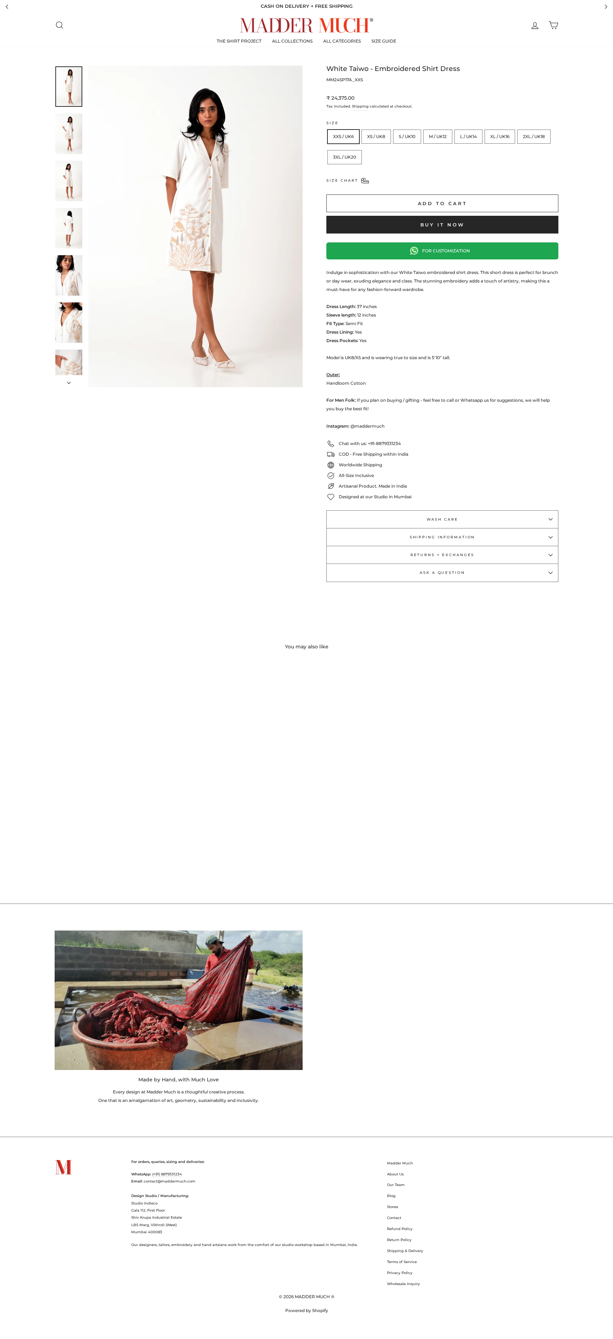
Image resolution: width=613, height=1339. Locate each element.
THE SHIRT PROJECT (239, 41)
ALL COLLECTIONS (292, 41)
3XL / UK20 (344, 157)
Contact (394, 1217)
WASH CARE (442, 519)
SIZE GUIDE (383, 41)
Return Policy (399, 1240)
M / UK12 (438, 136)
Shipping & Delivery (405, 1251)
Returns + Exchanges (442, 555)
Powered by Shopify (306, 1310)
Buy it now (442, 224)
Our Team (396, 1184)
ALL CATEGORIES (342, 41)
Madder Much (400, 1163)
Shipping (360, 106)
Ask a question (442, 573)
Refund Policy (400, 1228)
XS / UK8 (376, 136)
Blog (391, 1195)
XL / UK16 (499, 136)
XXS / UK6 (343, 136)
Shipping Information (442, 537)
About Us (395, 1174)
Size (332, 123)
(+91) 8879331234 (167, 1174)
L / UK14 (468, 136)
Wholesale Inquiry (403, 1284)
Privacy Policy (400, 1273)
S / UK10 (407, 136)
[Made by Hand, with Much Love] (179, 1000)
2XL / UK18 (534, 136)
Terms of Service (402, 1262)
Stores (392, 1206)
